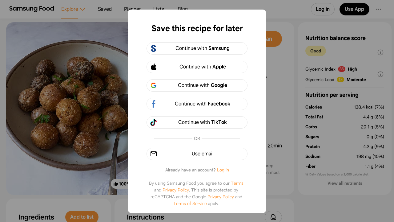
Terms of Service (190, 203)
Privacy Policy (176, 190)
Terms (237, 183)
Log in (223, 170)
